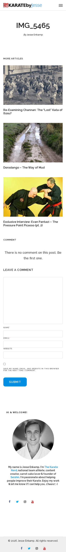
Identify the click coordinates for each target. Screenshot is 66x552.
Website (7, 349)
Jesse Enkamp (35, 34)
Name (6, 327)
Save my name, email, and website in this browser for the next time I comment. (31, 369)
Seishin (15, 477)
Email (6, 338)
